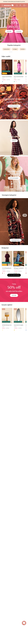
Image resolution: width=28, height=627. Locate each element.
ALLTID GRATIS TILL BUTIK (19, 1)
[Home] (9, 5)
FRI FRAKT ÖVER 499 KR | (8, 1)
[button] (2, 5)
